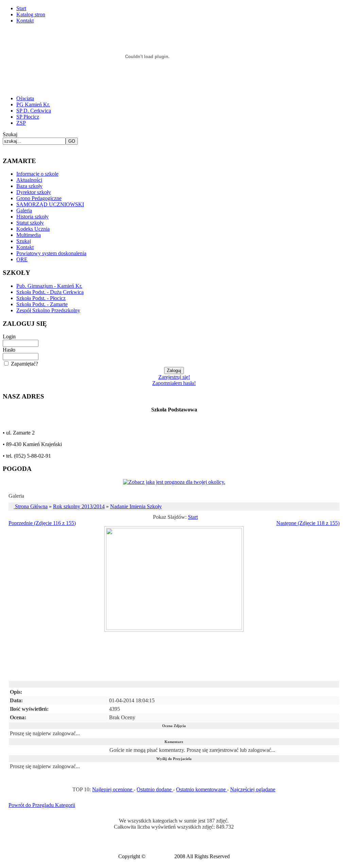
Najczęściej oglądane (252, 789)
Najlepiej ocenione (113, 789)
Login (9, 336)
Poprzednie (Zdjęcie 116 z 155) (42, 523)
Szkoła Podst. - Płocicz (41, 298)
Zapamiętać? (24, 364)
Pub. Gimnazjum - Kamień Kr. (49, 286)
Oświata (25, 98)
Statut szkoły (30, 223)
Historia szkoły (32, 216)
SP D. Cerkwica (33, 110)
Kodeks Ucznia (33, 229)
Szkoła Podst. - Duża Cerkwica (50, 292)
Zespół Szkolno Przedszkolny (48, 310)
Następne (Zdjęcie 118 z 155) (308, 523)
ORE (22, 259)
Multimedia (28, 235)
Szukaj (10, 134)
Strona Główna (31, 506)
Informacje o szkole (37, 174)
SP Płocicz (27, 117)
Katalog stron (30, 14)
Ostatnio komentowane (201, 789)
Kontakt (25, 20)
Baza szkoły (29, 186)
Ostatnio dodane (155, 789)
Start (21, 8)
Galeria (24, 210)
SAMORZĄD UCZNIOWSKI (50, 204)
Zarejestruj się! (174, 377)
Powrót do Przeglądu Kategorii (41, 805)
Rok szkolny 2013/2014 (79, 506)
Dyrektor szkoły (33, 192)
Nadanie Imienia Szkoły (136, 506)
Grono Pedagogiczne (39, 198)
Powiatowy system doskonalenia (51, 253)
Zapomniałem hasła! (174, 383)
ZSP (21, 123)
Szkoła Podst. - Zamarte (42, 304)
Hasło (9, 350)
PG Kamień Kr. (33, 104)
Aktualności (29, 180)
